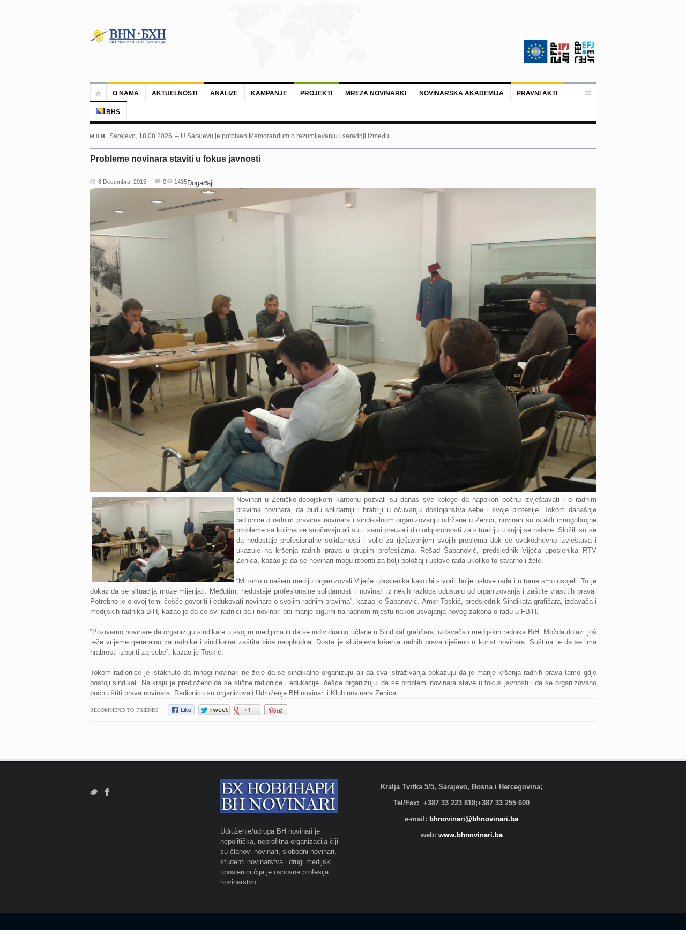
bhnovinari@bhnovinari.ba (473, 819)
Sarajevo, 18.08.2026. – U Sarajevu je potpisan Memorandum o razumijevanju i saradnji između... (251, 136)
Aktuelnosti (174, 93)
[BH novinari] (129, 36)
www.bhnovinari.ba (470, 835)
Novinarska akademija (461, 93)
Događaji (200, 183)
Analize (224, 93)
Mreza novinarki (375, 93)
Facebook (107, 792)
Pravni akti (537, 93)
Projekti (316, 93)
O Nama (126, 93)
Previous (92, 136)
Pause (97, 136)
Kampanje (269, 93)
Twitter (93, 792)
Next (102, 136)
